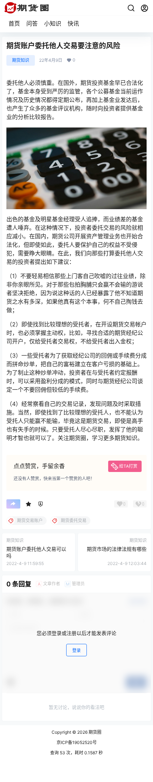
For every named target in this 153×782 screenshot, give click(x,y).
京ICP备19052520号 (77, 742)
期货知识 (20, 60)
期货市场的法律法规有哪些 (117, 549)
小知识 (52, 23)
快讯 (73, 23)
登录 (76, 650)
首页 (14, 23)
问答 (32, 23)
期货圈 (94, 732)
